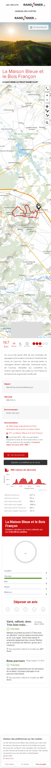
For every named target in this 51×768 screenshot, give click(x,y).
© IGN (49, 337)
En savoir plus (8, 758)
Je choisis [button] (25, 764)
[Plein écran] (47, 88)
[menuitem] (13, 5)
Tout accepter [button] (41, 764)
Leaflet (40, 337)
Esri (44, 337)
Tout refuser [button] (9, 764)
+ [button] (47, 95)
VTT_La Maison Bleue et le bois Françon (25, 433)
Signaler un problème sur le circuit (25, 462)
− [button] (47, 100)
